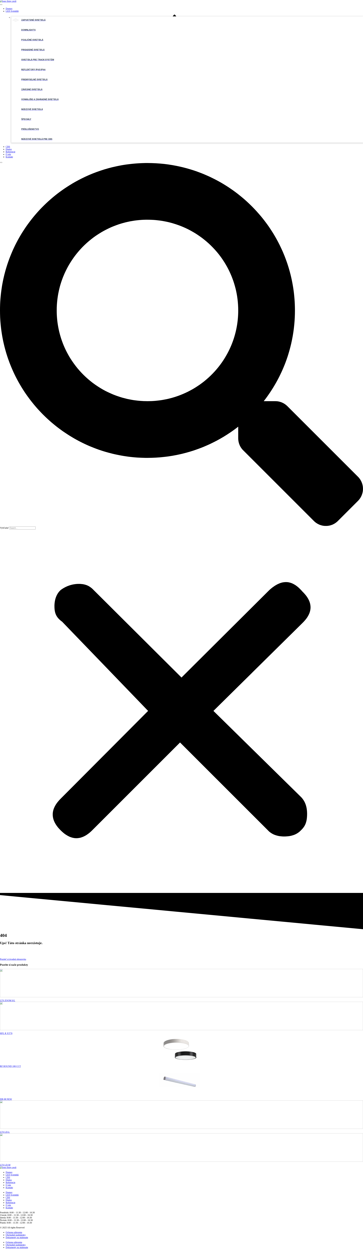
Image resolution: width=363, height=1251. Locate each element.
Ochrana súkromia (14, 1232)
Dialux (9, 149)
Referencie (10, 152)
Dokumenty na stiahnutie (17, 1237)
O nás (8, 154)
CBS (8, 146)
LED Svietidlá (12, 11)
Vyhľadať (4, 528)
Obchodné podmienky (16, 1235)
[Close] (1, 162)
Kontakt (9, 157)
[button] (181, 344)
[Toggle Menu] (1, 4)
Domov (9, 8)
